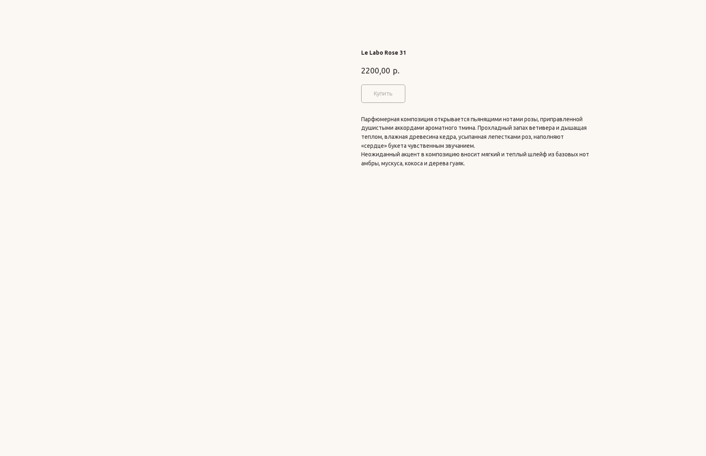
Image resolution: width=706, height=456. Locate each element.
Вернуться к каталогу (45, 12)
